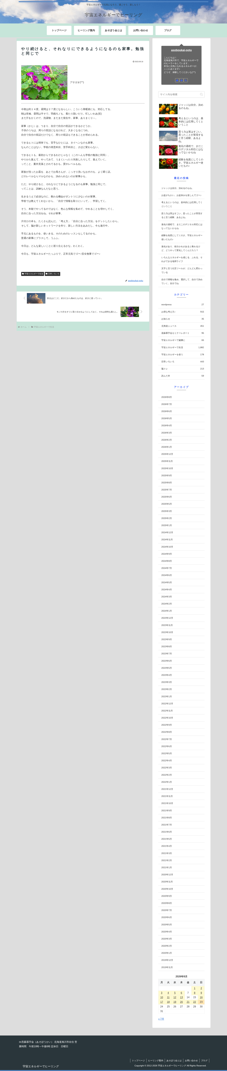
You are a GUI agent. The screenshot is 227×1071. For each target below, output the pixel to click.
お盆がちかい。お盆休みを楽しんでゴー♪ (181, 195)
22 (194, 1002)
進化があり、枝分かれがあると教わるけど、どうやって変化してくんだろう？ (180, 248)
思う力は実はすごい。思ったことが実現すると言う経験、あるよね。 (181, 215)
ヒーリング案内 (155, 1060)
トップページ (138, 1060)
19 (174, 1002)
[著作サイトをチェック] (177, 80)
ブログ (204, 1060)
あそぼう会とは (174, 1060)
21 (188, 1002)
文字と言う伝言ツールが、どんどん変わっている (181, 270)
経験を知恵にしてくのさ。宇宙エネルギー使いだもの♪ (181, 237)
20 (181, 1002)
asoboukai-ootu (181, 50)
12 (174, 997)
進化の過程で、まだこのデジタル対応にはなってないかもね (181, 226)
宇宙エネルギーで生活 (34, 274)
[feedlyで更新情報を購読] (181, 80)
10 (161, 997)
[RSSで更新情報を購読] (186, 80)
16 (201, 997)
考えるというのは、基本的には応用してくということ (181, 204)
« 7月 (161, 1019)
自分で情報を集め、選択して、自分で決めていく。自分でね (181, 281)
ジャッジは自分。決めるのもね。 (177, 188)
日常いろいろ (53, 274)
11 (168, 997)
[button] (201, 94)
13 (181, 997)
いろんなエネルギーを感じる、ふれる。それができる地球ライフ (181, 259)
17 (161, 1002)
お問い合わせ (191, 1060)
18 (168, 1002)
